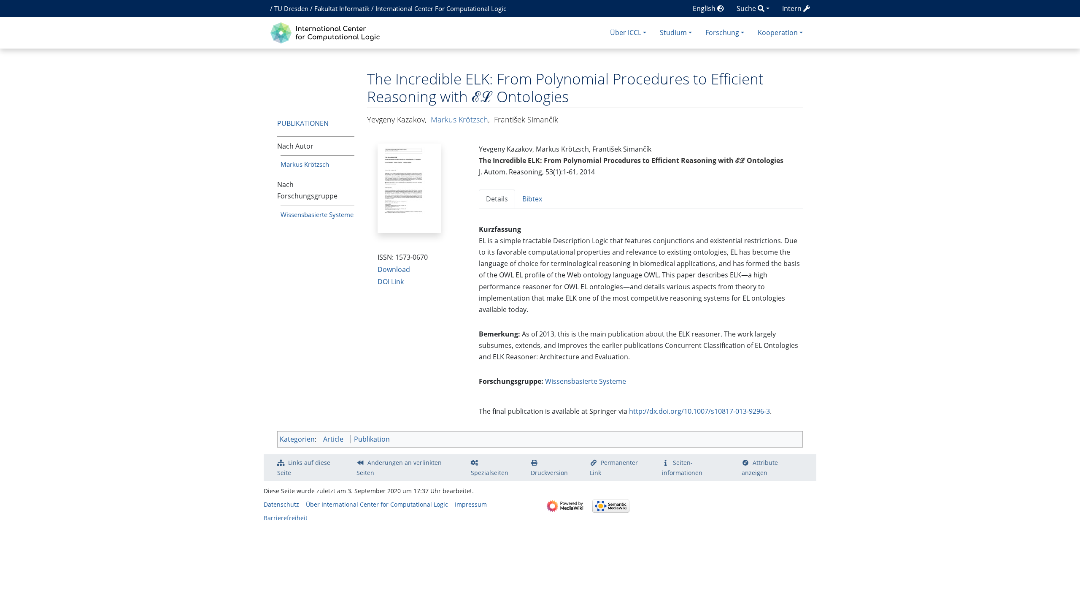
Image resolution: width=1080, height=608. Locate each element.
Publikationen (303, 123)
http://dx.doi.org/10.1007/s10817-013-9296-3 (699, 411)
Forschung (722, 32)
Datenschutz (281, 504)
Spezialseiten (489, 473)
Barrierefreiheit (286, 518)
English (705, 8)
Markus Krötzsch (305, 164)
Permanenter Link (614, 468)
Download (394, 269)
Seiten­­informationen (682, 468)
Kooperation (778, 32)
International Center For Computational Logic (440, 8)
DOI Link (391, 281)
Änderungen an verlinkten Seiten (399, 468)
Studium (673, 32)
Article (333, 439)
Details (497, 199)
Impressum (471, 504)
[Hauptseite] (327, 32)
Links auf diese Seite (303, 468)
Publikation (372, 439)
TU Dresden (291, 8)
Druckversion (549, 473)
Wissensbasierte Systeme (317, 214)
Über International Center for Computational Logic (377, 504)
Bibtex (532, 199)
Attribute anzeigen (760, 468)
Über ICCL (625, 32)
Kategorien (297, 439)
